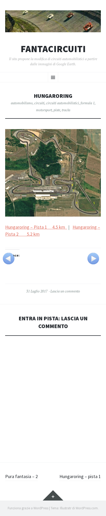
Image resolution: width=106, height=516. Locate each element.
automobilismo (22, 103)
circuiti (39, 103)
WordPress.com (87, 508)
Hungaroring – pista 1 (80, 476)
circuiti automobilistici (62, 103)
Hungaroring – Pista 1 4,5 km (36, 227)
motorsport (44, 110)
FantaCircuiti (53, 49)
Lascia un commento (65, 291)
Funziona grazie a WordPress (28, 508)
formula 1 (88, 103)
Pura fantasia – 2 (21, 476)
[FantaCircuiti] (53, 21)
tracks (66, 110)
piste (57, 110)
